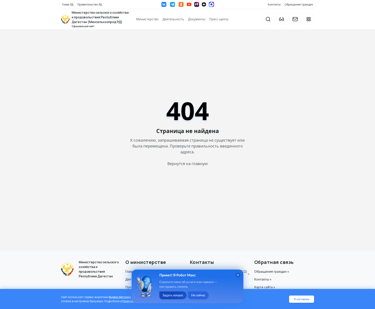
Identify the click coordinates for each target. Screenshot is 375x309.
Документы (196, 19)
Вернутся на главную (187, 163)
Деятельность (173, 19)
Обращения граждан (299, 4)
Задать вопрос (172, 295)
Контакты (274, 4)
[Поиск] (268, 19)
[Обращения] (295, 19)
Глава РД (67, 4)
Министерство (147, 19)
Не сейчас (198, 295)
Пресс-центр (219, 19)
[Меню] (308, 19)
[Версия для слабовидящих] (281, 19)
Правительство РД (89, 4)
